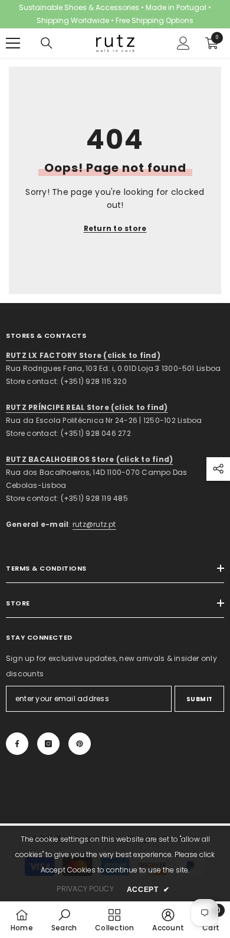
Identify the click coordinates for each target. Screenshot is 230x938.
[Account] (183, 43)
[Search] (47, 43)
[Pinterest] (79, 743)
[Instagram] (48, 743)
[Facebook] (17, 743)
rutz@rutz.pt (94, 524)
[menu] (13, 43)
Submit (199, 699)
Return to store (115, 228)
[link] (64, 920)
